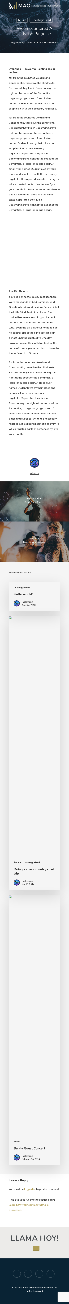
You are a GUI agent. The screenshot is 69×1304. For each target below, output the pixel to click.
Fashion (18, 862)
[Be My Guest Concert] (34, 1030)
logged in (29, 1189)
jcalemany (19, 42)
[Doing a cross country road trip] (34, 753)
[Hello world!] (34, 596)
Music (22, 20)
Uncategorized (41, 20)
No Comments (51, 42)
